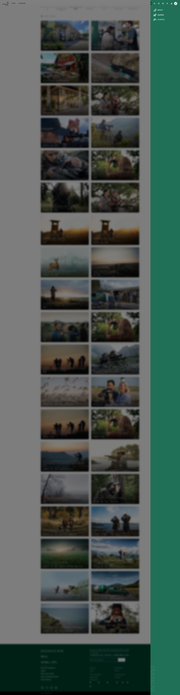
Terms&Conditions (102, 36)
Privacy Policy (113, 36)
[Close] (121, 11)
